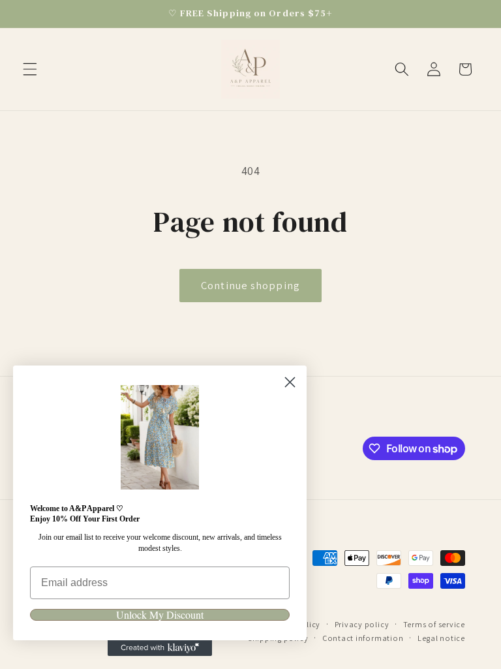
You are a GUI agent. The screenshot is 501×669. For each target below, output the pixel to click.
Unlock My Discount (160, 615)
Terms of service (434, 624)
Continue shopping (250, 285)
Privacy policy (362, 624)
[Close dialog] (290, 382)
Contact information (363, 638)
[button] (30, 69)
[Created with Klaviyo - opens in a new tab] (160, 648)
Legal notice (441, 638)
